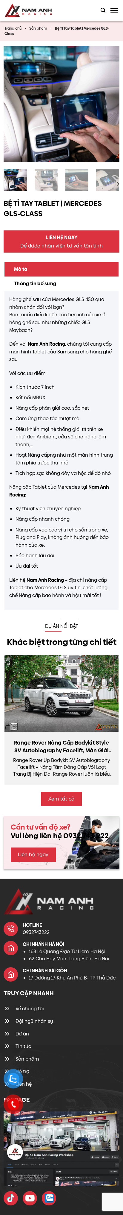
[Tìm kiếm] (103, 10)
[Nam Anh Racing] (33, 10)
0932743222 (36, 932)
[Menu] (114, 10)
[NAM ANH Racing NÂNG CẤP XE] (11, 1198)
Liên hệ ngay (33, 854)
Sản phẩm (38, 28)
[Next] (109, 104)
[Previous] (13, 104)
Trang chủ (12, 28)
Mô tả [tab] (20, 269)
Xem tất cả (61, 798)
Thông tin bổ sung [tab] (35, 283)
